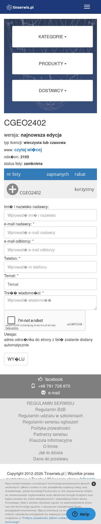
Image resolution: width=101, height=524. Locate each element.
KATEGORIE (51, 36)
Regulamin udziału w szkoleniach (50, 415)
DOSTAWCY (51, 90)
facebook (54, 379)
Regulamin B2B (50, 409)
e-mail (54, 392)
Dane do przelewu (50, 459)
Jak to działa (51, 452)
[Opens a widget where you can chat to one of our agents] (81, 514)
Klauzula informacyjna (50, 440)
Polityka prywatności (50, 428)
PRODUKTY (51, 63)
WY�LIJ (16, 359)
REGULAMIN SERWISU (50, 403)
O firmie (50, 446)
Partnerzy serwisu (50, 434)
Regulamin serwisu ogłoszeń (50, 422)
